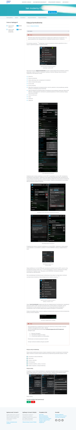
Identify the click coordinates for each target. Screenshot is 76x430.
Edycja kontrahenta (35, 26)
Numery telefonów (59, 414)
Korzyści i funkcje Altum (44, 419)
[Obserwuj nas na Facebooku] (56, 421)
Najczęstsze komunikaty (39, 2)
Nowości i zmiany (26, 2)
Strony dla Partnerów (44, 417)
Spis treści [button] (30, 31)
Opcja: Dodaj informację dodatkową (11, 30)
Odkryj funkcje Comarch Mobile (29, 422)
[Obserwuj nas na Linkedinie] (62, 421)
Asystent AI (41, 422)
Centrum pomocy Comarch (45, 418)
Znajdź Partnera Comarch (61, 415)
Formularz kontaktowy (60, 417)
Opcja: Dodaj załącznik (11, 26)
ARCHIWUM (65, 2)
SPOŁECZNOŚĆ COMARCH (54, 2)
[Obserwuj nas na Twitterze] (59, 421)
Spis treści (41, 414)
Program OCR (42, 421)
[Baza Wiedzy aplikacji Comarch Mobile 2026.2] (9, 2)
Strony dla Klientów (43, 415)
